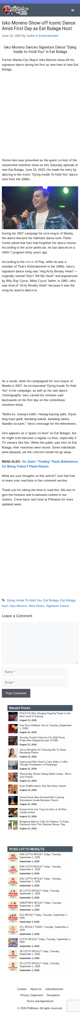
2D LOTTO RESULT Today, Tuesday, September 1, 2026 (40, 965)
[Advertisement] (40, 116)
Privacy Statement (31, 995)
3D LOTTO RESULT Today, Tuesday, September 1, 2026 (40, 953)
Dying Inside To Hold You (24, 600)
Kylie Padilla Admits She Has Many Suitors (43, 786)
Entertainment (48, 36)
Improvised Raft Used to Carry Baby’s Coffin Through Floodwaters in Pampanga (44, 763)
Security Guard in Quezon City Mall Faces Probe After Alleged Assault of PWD (42, 739)
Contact (22, 989)
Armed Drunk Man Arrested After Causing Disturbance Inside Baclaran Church (42, 799)
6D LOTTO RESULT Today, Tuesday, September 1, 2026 (40, 892)
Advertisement (54, 989)
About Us (36, 989)
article (30, 262)
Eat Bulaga (50, 600)
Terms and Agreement (40, 1001)
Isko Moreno (18, 606)
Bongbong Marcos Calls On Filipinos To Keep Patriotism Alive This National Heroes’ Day (44, 823)
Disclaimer (53, 995)
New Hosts (36, 606)
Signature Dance (57, 606)
